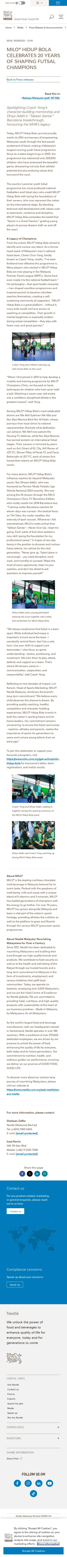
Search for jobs (15, 1403)
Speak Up (15, 1284)
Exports (11, 1398)
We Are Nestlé (15, 1417)
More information (48, 1543)
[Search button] (53, 16)
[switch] (22, 3)
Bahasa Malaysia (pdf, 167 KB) (41, 98)
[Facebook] (17, 1483)
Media (10, 1408)
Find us (11, 1393)
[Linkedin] (38, 1483)
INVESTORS (33, 1438)
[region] (33, 1537)
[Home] (21, 15)
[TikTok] (33, 1493)
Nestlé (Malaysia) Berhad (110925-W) (33, 1515)
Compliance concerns (24, 1269)
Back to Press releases (20, 79)
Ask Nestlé (13, 1384)
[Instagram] (28, 1483)
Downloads (33, 1426)
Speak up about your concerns (25, 1277)
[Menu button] (61, 16)
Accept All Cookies (33, 1550)
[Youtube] (49, 1483)
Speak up (12, 1412)
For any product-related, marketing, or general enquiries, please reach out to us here (28, 1199)
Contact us (58, 3)
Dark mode (10, 3)
